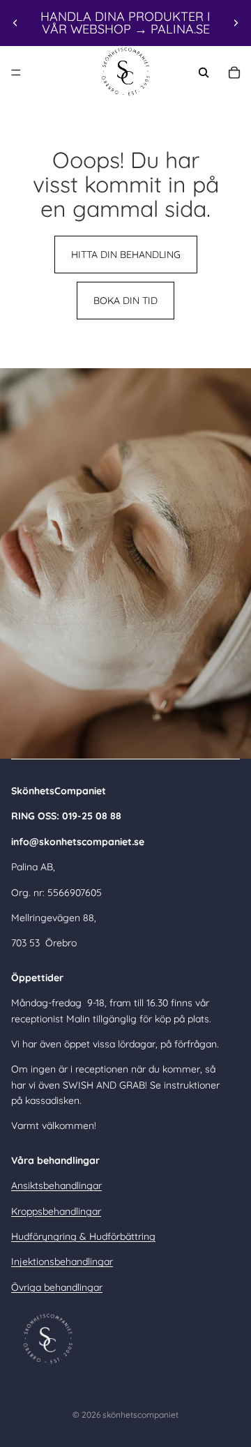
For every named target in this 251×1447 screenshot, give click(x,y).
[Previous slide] (15, 23)
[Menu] (16, 72)
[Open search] (203, 72)
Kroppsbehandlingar (56, 1211)
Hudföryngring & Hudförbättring (83, 1236)
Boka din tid (125, 300)
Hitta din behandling (126, 254)
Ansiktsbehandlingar (56, 1185)
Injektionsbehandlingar (62, 1261)
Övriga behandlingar (56, 1287)
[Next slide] (235, 23)
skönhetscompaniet (140, 1414)
